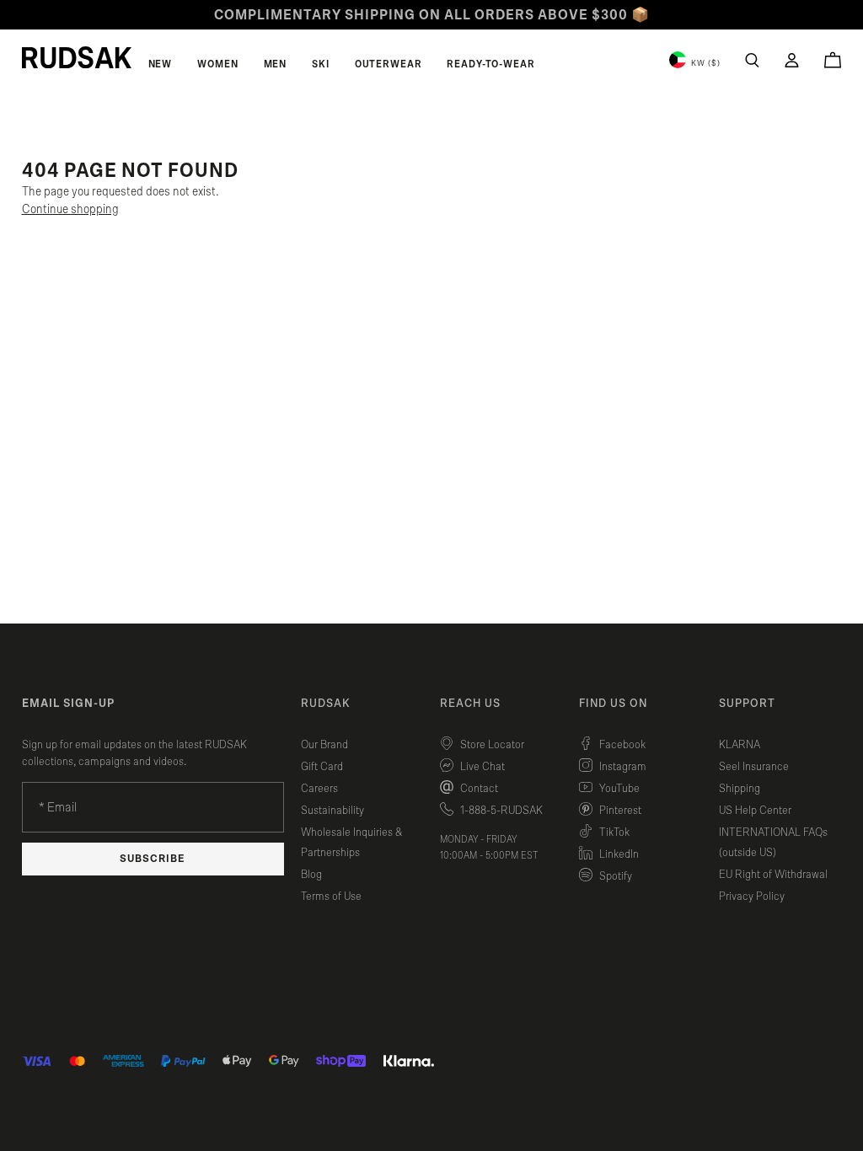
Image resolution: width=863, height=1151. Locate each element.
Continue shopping (70, 209)
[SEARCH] (752, 60)
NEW (160, 64)
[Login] (792, 60)
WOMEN (217, 64)
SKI (321, 64)
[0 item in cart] (832, 59)
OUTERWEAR (388, 64)
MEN (275, 64)
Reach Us (470, 703)
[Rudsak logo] (76, 57)
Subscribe (152, 859)
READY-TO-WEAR (490, 64)
